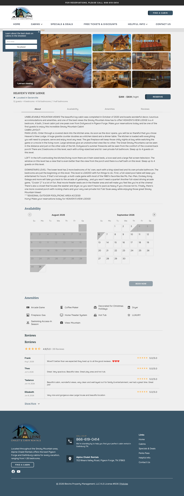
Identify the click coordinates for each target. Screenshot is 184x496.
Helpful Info (136, 24)
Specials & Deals (62, 24)
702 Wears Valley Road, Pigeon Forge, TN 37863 (100, 460)
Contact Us (163, 24)
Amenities (110, 109)
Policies (124, 483)
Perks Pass (144, 453)
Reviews (145, 109)
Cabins (35, 24)
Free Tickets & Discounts (100, 24)
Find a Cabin (22, 465)
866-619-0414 (111, 2)
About (38, 109)
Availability (72, 109)
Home (16, 24)
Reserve (158, 97)
